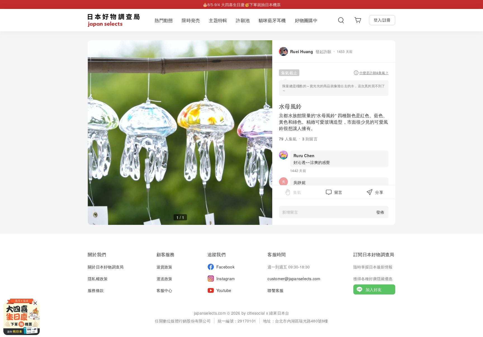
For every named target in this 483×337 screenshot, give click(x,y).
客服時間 (276, 254)
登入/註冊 (382, 20)
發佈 (380, 212)
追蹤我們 (216, 254)
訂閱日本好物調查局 (373, 254)
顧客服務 (166, 254)
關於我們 (97, 254)
